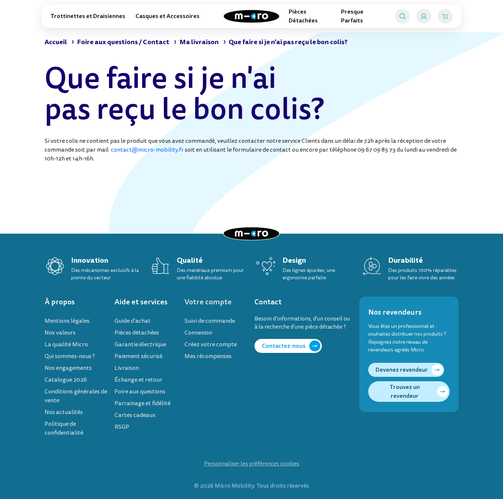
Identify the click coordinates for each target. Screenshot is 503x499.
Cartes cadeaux (135, 415)
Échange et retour (138, 380)
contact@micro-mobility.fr (147, 150)
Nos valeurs (60, 333)
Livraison (127, 368)
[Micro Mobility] (251, 16)
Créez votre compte (210, 344)
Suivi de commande (209, 321)
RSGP (122, 427)
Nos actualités (64, 412)
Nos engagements (68, 368)
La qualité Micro (66, 344)
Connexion (198, 333)
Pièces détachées (137, 333)
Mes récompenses (208, 356)
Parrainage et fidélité (142, 403)
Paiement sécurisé (138, 356)
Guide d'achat (133, 321)
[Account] (423, 16)
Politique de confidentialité (64, 428)
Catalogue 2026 (66, 380)
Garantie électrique (140, 344)
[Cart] (445, 16)
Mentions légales (67, 321)
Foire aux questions (140, 391)
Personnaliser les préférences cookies (251, 464)
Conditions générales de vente (76, 395)
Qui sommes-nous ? (70, 356)
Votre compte (208, 302)
